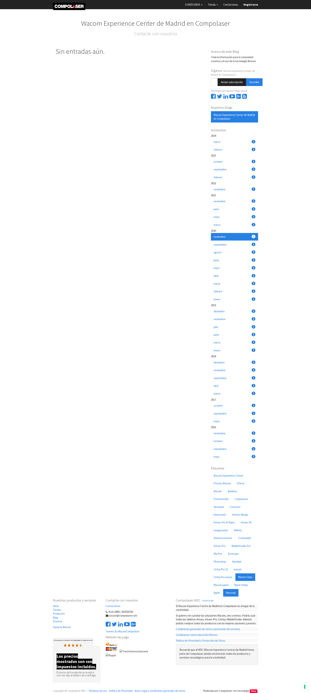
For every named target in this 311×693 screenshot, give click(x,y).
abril (234, 276)
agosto (234, 252)
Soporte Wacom (62, 627)
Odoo (253, 691)
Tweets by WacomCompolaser (122, 631)
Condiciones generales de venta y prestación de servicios (208, 629)
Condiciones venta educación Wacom (196, 635)
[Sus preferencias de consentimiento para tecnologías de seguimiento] (304, 686)
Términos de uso (97, 690)
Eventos (58, 621)
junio (234, 209)
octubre (234, 161)
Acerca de (207, 600)
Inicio (56, 606)
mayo (234, 217)
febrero (234, 149)
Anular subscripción (232, 82)
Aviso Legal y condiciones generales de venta (160, 690)
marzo (234, 142)
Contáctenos (113, 606)
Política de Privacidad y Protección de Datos (200, 640)
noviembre (234, 189)
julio (234, 327)
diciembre (234, 311)
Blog (55, 617)
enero (234, 299)
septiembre (234, 169)
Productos (59, 613)
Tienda (57, 610)
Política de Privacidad (121, 690)
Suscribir (254, 82)
